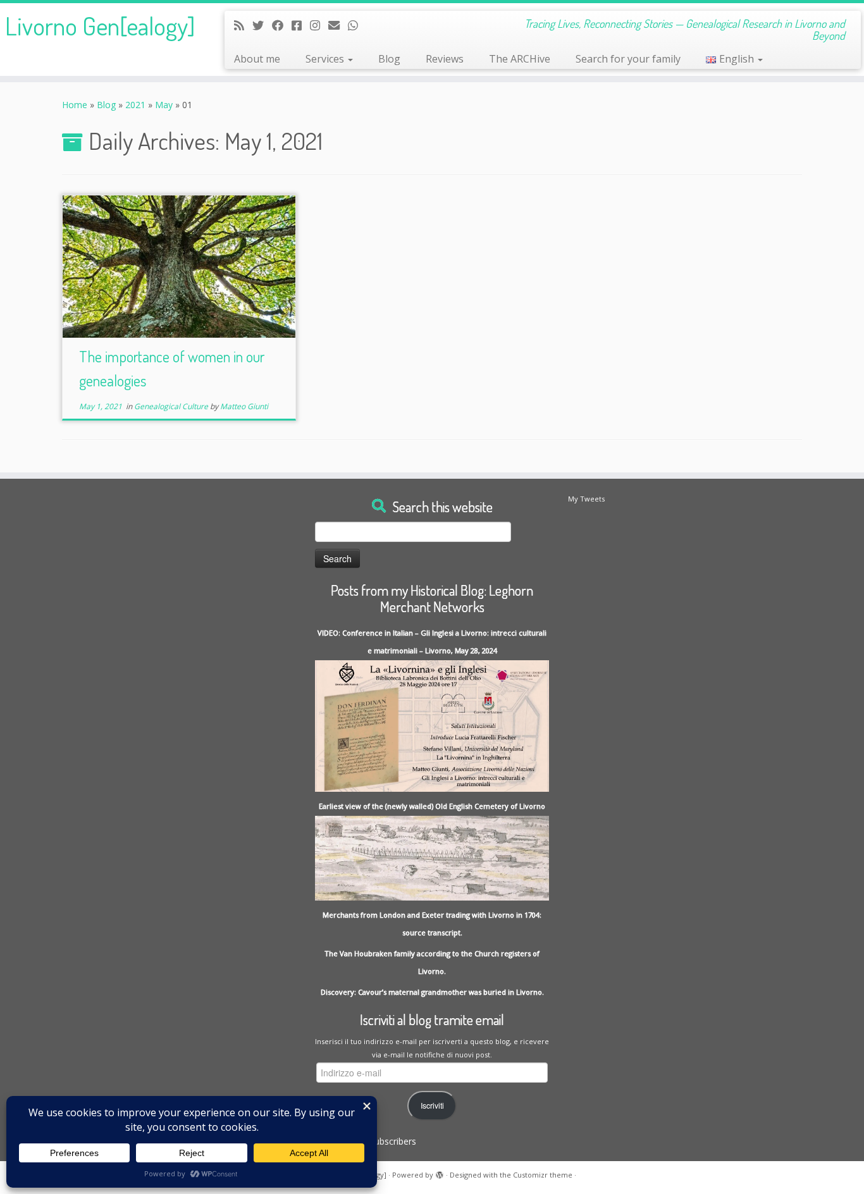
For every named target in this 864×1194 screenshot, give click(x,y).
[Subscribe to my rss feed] (243, 25)
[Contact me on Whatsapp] (357, 25)
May (164, 105)
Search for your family (628, 59)
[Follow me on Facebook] (282, 25)
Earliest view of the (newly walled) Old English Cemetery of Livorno (432, 806)
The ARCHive (519, 59)
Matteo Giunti (244, 406)
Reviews (445, 59)
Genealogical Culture (172, 406)
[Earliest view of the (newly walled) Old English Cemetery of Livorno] (432, 857)
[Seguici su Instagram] (319, 25)
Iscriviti (432, 1105)
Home (74, 105)
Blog (389, 59)
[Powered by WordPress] (439, 1172)
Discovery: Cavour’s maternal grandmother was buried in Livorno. (432, 992)
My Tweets (586, 498)
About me (257, 59)
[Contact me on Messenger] (301, 25)
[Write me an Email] (338, 25)
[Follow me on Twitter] (262, 25)
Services (326, 59)
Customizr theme (542, 1174)
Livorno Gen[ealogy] (100, 25)
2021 (135, 105)
